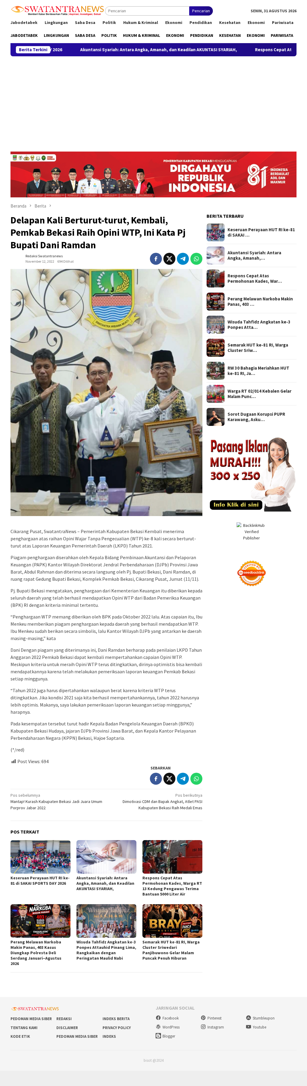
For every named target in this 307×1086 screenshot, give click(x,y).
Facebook (170, 1018)
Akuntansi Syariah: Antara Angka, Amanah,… (254, 255)
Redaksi (64, 1018)
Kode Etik (20, 1036)
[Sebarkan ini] (156, 259)
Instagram (215, 1027)
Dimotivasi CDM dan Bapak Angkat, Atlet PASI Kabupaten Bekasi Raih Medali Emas (162, 801)
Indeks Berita (116, 1018)
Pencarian (201, 10)
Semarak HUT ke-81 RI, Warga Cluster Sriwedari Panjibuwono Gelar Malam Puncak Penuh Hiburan (171, 950)
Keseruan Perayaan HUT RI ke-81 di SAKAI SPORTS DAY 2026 (40, 880)
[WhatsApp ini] (196, 259)
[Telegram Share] (183, 259)
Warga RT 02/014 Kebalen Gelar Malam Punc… (259, 393)
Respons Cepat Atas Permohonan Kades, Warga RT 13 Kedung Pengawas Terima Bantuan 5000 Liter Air (172, 886)
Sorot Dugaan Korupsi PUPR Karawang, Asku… (256, 417)
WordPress (171, 1027)
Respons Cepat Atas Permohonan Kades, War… (255, 278)
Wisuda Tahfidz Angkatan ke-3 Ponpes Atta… (259, 324)
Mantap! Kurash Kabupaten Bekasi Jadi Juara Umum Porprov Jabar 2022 (56, 801)
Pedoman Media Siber (31, 1018)
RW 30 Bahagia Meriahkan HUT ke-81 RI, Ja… (258, 370)
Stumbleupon (264, 1018)
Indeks (109, 1036)
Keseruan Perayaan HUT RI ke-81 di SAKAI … (261, 232)
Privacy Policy (117, 1027)
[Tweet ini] (169, 259)
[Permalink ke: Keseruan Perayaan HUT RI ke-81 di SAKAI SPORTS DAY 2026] (40, 857)
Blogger (168, 1036)
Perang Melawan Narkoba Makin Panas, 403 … (260, 301)
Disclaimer (67, 1027)
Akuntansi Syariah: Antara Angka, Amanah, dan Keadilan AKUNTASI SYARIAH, (114, 49)
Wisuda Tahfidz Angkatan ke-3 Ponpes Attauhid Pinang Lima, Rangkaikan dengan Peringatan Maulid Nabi (106, 950)
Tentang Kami (23, 1027)
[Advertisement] (153, 101)
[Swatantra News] (57, 10)
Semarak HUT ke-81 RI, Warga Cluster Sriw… (258, 347)
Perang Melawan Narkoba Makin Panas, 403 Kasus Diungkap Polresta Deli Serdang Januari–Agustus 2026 (35, 952)
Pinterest (214, 1018)
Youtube (259, 1027)
